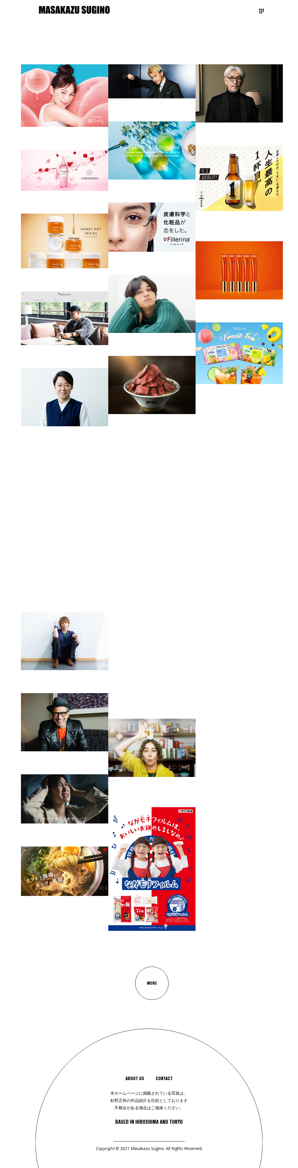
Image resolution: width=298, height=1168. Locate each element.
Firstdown (208, 236)
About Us (134, 1078)
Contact (164, 1078)
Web (116, 923)
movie (163, 810)
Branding (29, 936)
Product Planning (261, 239)
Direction (78, 929)
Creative (61, 931)
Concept (45, 933)
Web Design (128, 918)
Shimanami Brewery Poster (226, 856)
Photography (182, 807)
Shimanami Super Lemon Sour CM (145, 799)
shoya (27, 921)
